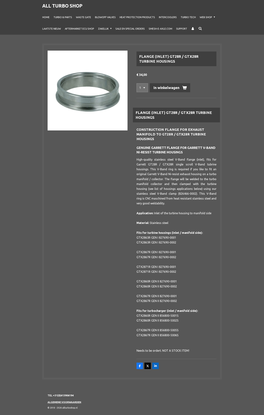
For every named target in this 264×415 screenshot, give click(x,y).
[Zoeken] (200, 28)
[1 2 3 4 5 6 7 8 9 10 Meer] (142, 87)
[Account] (193, 28)
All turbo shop (62, 5)
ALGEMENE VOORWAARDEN (64, 402)
